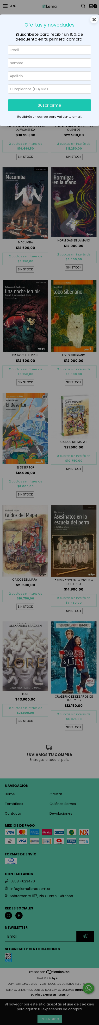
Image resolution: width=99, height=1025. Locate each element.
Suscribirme (49, 105)
